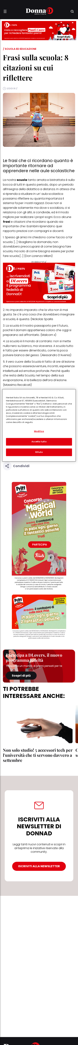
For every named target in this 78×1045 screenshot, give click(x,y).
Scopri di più (21, 675)
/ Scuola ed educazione (19, 49)
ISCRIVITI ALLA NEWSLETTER (39, 866)
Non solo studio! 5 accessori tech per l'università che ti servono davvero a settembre (38, 755)
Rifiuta (39, 452)
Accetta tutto (39, 441)
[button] (5, 11)
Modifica (39, 431)
